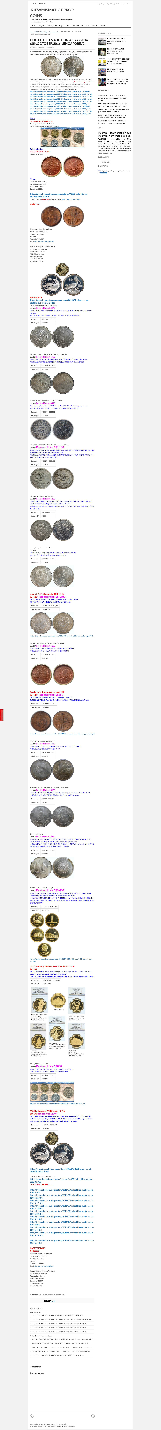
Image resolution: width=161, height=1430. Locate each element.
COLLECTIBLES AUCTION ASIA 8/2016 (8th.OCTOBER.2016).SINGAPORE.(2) (59, 41)
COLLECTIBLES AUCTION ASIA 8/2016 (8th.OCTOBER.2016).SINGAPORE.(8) (59, 1327)
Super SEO (33, 1426)
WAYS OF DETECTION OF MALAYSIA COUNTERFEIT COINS (116, 41)
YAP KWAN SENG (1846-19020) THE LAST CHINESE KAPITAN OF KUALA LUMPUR (61, 1351)
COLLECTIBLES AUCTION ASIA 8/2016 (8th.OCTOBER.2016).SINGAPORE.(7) (59, 1331)
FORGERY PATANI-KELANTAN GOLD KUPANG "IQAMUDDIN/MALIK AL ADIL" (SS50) (61, 1347)
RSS (111, 3)
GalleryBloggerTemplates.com (66, 1426)
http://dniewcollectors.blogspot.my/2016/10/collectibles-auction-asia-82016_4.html (60, 109)
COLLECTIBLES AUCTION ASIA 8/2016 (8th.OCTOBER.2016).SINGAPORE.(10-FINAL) (62, 1319)
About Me (42, 3)
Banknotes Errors (125, 148)
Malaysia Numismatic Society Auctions (114, 137)
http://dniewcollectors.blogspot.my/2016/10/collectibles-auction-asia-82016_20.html (61, 111)
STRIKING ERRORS (121, 139)
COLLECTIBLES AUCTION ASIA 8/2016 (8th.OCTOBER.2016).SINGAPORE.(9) (59, 1323)
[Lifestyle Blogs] (102, 173)
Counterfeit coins (123, 141)
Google (103, 3)
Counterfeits (52, 25)
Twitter (118, 3)
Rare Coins (85, 25)
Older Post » (93, 1416)
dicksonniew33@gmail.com (44, 241)
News (60, 25)
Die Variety (107, 146)
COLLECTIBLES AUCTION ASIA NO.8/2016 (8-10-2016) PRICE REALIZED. (57, 1315)
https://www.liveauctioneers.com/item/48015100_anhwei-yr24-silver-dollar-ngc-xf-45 (61, 636)
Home (34, 3)
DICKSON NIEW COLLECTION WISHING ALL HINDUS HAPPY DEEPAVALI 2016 (60, 1343)
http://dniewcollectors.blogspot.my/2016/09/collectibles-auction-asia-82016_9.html (60, 104)
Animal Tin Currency (109, 151)
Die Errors (115, 144)
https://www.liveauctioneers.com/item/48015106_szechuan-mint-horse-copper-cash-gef (62, 734)
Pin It (53, 1301)
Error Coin (41, 25)
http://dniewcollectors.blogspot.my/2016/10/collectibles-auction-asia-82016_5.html (60, 114)
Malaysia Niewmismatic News (51, 32)
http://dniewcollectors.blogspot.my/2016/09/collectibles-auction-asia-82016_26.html (61, 94)
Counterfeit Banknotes (124, 151)
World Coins (115, 148)
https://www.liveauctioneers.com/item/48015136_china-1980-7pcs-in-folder (57, 1104)
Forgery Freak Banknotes (105, 153)
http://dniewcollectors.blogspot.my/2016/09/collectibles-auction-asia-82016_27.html (61, 96)
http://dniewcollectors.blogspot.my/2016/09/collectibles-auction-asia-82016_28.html (61, 99)
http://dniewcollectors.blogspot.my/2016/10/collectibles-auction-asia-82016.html (60, 106)
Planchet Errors (105, 141)
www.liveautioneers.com (71, 199)
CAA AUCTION (38, 32)
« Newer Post (32, 1416)
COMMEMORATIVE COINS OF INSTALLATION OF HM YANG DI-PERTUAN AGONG (118, 61)
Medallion (75, 25)
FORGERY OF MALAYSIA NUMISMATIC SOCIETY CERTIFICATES (116, 51)
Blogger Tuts (46, 1426)
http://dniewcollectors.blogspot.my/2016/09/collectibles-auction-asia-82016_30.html (61, 101)
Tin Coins (102, 25)
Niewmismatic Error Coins (47, 1424)
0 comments (50, 47)
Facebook (127, 3)
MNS (67, 25)
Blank (100, 151)
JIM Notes (107, 148)
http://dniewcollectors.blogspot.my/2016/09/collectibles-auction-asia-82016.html (60, 91)
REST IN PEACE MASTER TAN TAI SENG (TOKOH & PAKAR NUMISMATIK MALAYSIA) (62, 1339)
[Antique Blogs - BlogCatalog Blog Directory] (113, 171)
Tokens (94, 25)
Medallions (123, 144)
